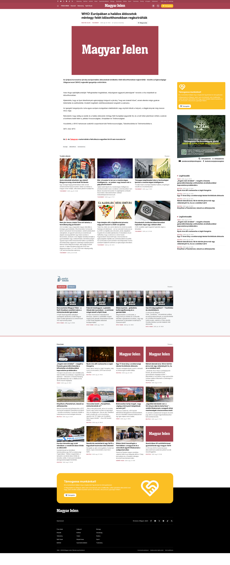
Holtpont (79, 529)
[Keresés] (158, 5)
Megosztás (143, 23)
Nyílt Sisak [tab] (61, 287)
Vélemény (79, 1)
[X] (64, 1)
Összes (167, 156)
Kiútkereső (155, 1)
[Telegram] (66, 1)
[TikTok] (69, 1)
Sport (129, 1)
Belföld (85, 1)
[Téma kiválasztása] (153, 5)
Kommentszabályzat (143, 550)
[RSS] (72, 1)
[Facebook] (58, 1)
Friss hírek (60, 529)
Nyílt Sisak (88, 6)
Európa (65, 146)
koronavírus (81, 146)
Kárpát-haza (80, 539)
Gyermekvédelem (104, 1)
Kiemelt (73, 6)
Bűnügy (112, 1)
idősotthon (72, 146)
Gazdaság (118, 1)
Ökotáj (142, 1)
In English (147, 1)
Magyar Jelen (85, 22)
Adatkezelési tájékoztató (157, 550)
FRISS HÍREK (65, 6)
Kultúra (125, 1)
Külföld (91, 1)
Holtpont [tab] (72, 287)
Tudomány (136, 1)
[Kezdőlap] (115, 6)
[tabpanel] (115, 310)
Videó (95, 1)
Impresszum (60, 521)
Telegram (74, 139)
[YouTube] (61, 1)
